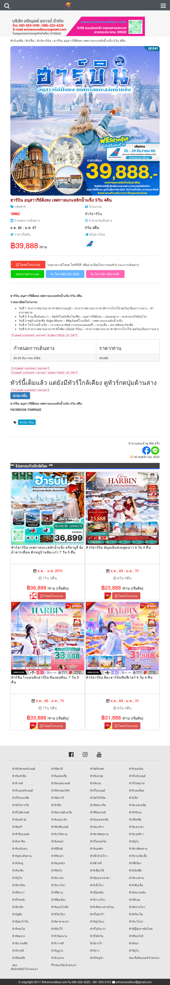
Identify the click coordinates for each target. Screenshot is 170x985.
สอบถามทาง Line (27, 274)
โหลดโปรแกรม (29, 264)
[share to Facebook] (146, 450)
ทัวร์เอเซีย (16, 40)
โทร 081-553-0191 (106, 274)
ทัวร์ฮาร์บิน (44, 40)
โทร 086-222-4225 (66, 274)
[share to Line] (155, 450)
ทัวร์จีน (30, 40)
